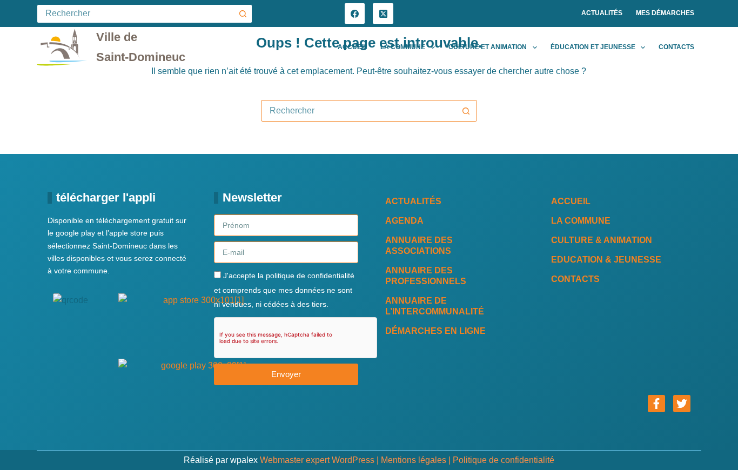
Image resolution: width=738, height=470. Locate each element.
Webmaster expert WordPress (317, 460)
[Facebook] (355, 13)
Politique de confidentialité (503, 460)
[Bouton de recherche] (243, 14)
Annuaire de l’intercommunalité (434, 306)
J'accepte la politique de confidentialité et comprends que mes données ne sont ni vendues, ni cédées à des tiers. (284, 289)
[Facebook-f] (656, 403)
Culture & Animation (601, 240)
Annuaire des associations (419, 246)
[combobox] (358, 111)
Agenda (404, 220)
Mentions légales (413, 460)
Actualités (601, 13)
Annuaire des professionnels (425, 276)
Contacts (676, 47)
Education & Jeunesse (606, 259)
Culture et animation (487, 47)
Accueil (352, 47)
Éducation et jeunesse (593, 47)
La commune (402, 47)
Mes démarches (665, 13)
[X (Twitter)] (383, 13)
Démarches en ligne (435, 330)
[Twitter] (681, 403)
